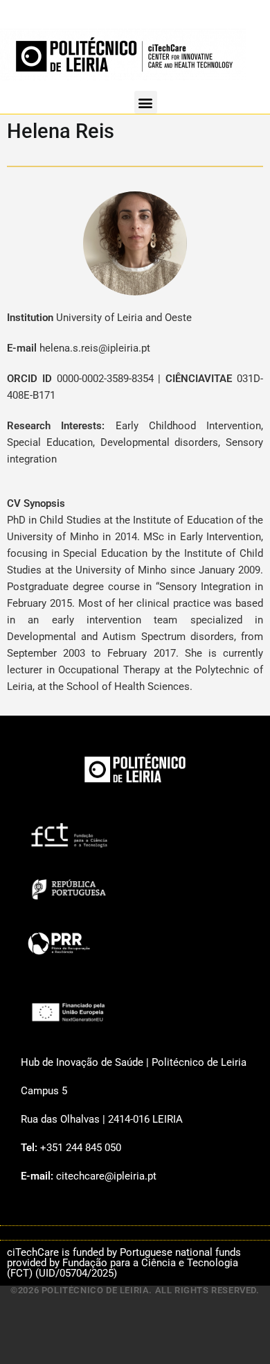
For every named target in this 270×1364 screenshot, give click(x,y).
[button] (145, 102)
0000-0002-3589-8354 (105, 378)
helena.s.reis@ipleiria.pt (94, 348)
